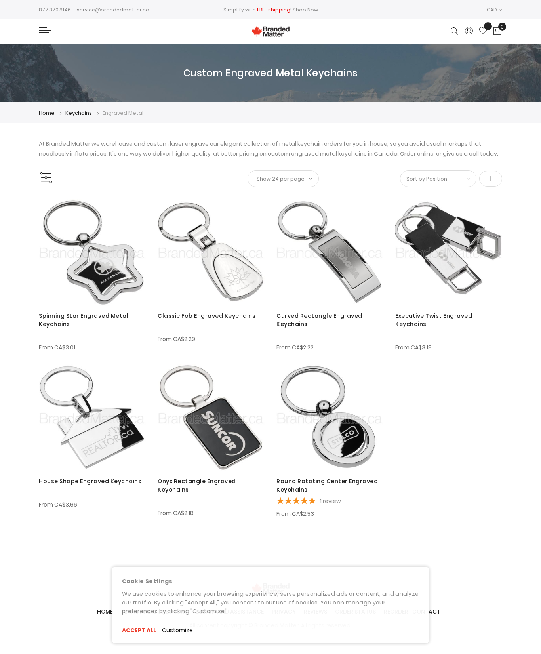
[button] (494, 9)
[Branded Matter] (270, 31)
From (57, 347)
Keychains (79, 113)
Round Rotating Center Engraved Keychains (327, 485)
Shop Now (305, 9)
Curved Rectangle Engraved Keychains (319, 320)
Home (47, 113)
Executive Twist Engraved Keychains (433, 320)
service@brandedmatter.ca (113, 9)
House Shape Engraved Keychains (90, 481)
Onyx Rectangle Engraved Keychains (197, 485)
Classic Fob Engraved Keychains (206, 316)
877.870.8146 (55, 9)
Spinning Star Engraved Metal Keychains (83, 320)
